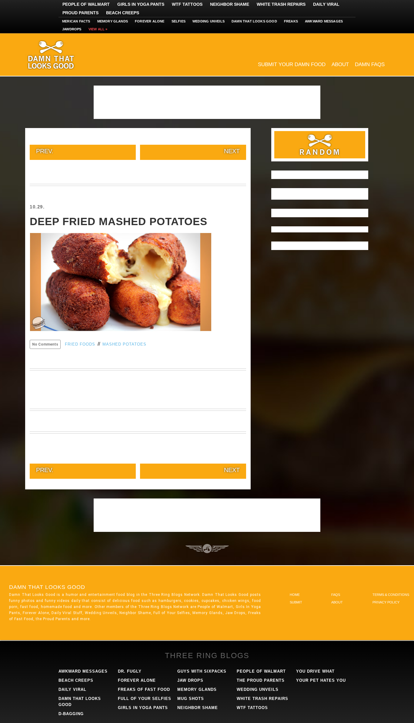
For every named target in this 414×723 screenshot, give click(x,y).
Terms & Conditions (390, 594)
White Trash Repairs (281, 4)
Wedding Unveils (208, 21)
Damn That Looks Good (61, 54)
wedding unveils (258, 689)
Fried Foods (80, 344)
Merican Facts (76, 21)
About (340, 64)
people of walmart (261, 671)
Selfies (178, 21)
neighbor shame (197, 707)
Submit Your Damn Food (292, 64)
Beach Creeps (122, 12)
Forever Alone (150, 21)
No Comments (45, 344)
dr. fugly (130, 671)
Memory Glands (112, 21)
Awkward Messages (324, 21)
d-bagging (71, 713)
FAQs (335, 594)
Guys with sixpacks (201, 671)
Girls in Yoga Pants (140, 4)
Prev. (44, 151)
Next (232, 151)
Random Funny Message (319, 144)
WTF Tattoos (187, 4)
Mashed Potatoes (124, 344)
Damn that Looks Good (254, 21)
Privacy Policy (385, 602)
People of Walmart (86, 4)
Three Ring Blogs (207, 655)
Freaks (291, 21)
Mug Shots (190, 698)
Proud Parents (80, 12)
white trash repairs (262, 698)
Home (295, 594)
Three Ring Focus (207, 548)
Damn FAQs (370, 64)
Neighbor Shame (229, 4)
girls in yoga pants (143, 707)
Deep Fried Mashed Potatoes (118, 221)
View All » (98, 29)
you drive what (315, 671)
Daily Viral (326, 4)
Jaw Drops (190, 680)
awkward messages (83, 671)
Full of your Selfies (144, 698)
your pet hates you (321, 680)
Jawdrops (72, 29)
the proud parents (261, 680)
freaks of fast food (144, 689)
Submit (296, 602)
